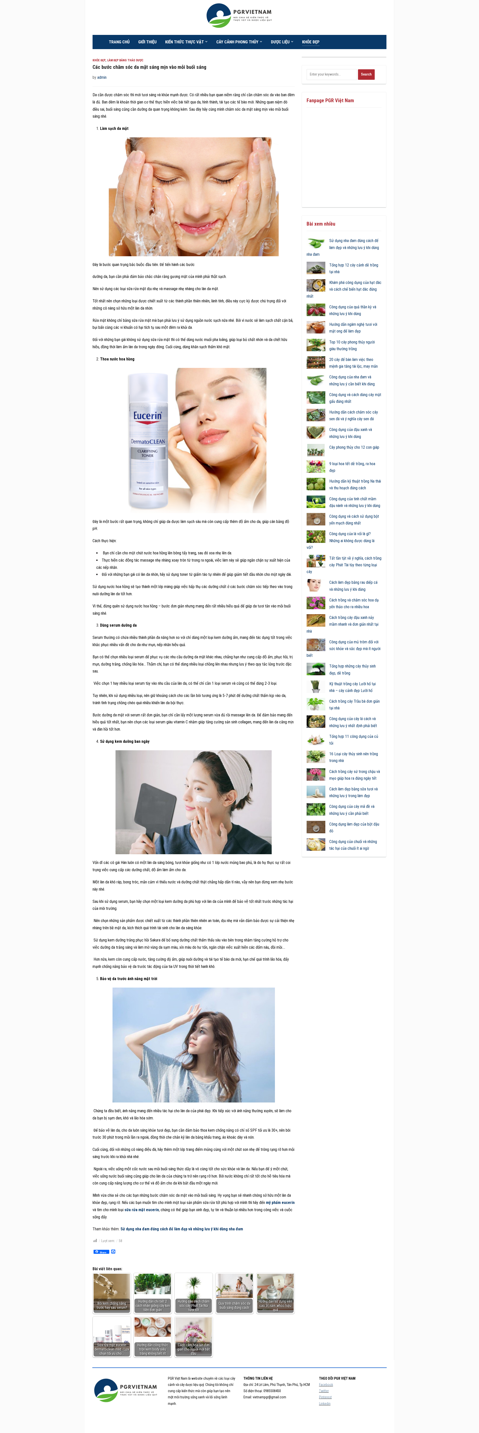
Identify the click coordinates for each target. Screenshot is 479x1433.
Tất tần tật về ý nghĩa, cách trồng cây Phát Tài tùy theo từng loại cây (344, 565)
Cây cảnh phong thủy (237, 41)
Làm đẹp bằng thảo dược (125, 60)
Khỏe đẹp (311, 41)
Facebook (326, 1385)
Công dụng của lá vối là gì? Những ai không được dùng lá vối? (340, 540)
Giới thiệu (147, 41)
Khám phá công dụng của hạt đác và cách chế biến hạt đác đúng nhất (344, 289)
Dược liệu (280, 41)
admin (102, 77)
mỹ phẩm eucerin (280, 1202)
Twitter (324, 1391)
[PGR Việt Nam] (240, 17)
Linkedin (325, 1404)
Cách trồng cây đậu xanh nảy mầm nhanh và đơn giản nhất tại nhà (342, 624)
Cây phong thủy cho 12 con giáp (354, 447)
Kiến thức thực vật (184, 41)
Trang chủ (119, 41)
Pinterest (325, 1397)
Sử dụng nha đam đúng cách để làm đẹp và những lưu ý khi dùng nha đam (181, 1229)
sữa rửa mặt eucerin (141, 1209)
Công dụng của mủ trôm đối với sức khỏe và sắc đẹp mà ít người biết (343, 649)
